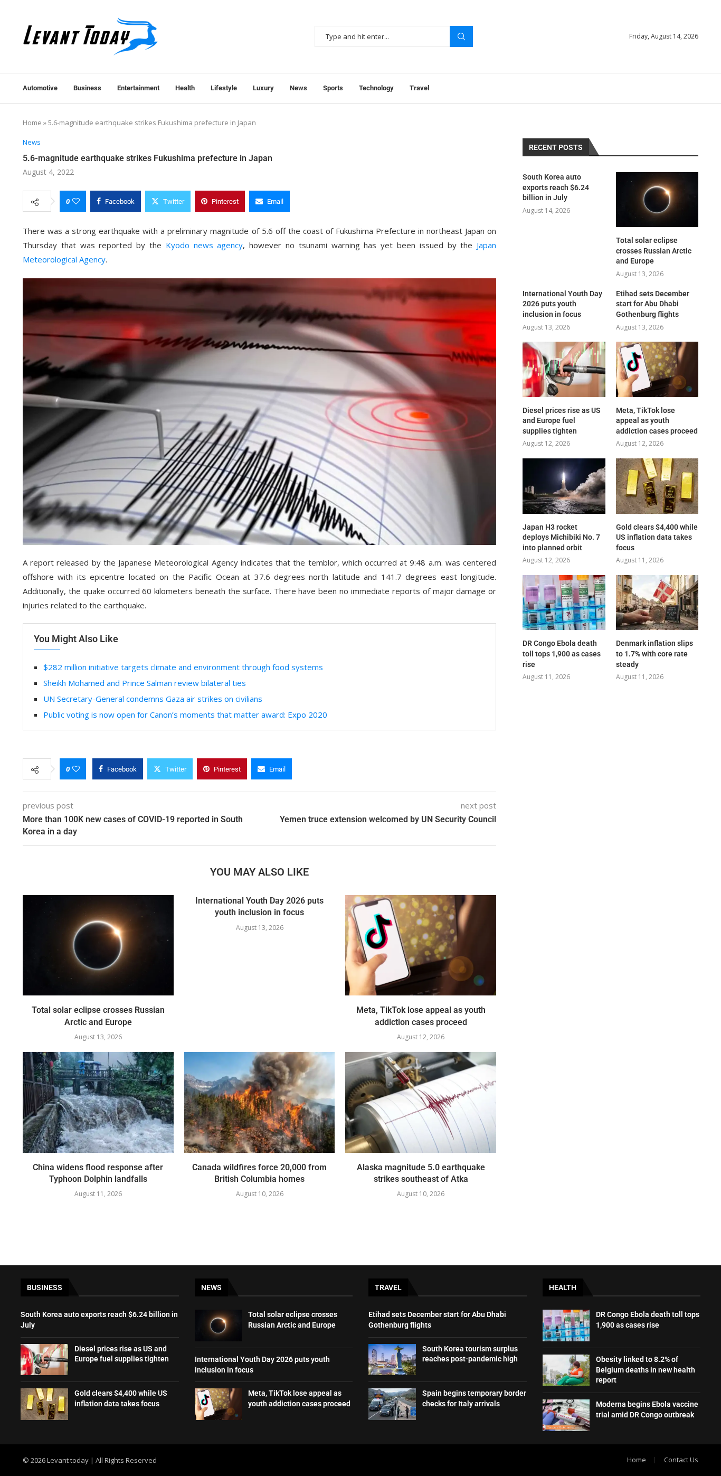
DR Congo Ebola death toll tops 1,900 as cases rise (562, 653)
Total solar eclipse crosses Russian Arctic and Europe (653, 250)
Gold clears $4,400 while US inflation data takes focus (657, 537)
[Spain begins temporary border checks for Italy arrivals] (392, 1404)
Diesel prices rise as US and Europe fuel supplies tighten (562, 420)
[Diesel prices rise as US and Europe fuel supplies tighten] (564, 369)
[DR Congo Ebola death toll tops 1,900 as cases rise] (564, 602)
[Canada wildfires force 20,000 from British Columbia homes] (259, 1102)
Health (185, 88)
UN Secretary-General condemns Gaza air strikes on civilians (152, 698)
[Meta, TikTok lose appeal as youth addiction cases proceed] (420, 945)
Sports (333, 88)
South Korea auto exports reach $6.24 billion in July (556, 187)
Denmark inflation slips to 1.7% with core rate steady (654, 653)
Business (87, 88)
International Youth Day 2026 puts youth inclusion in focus (562, 303)
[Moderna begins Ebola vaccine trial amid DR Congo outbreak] (566, 1415)
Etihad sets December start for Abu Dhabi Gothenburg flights (652, 303)
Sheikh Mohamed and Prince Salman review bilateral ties (144, 683)
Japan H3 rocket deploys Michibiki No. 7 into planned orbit (561, 537)
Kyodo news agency (204, 245)
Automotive (40, 88)
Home (32, 122)
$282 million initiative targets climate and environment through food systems (183, 667)
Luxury (263, 88)
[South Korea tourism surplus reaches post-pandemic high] (392, 1360)
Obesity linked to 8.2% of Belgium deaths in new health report (645, 1369)
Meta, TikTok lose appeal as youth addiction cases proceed (657, 420)
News (298, 88)
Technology (376, 88)
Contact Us (681, 1459)
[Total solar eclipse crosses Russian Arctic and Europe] (98, 945)
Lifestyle (224, 88)
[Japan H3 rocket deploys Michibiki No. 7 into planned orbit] (564, 485)
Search (461, 37)
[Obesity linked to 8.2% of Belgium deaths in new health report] (566, 1370)
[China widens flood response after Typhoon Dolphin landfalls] (98, 1102)
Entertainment (138, 88)
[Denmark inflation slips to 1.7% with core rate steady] (657, 602)
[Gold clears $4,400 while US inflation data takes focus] (657, 485)
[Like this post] (76, 201)
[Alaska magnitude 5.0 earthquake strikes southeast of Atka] (420, 1102)
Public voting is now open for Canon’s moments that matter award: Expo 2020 (185, 714)
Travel (419, 88)
